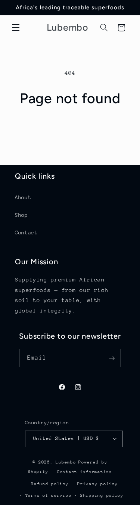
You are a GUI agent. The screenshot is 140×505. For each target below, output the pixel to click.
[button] (15, 27)
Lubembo (66, 462)
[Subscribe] (111, 358)
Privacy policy (97, 483)
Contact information (84, 471)
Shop (21, 215)
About (23, 197)
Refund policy (50, 483)
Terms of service (48, 495)
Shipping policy (102, 495)
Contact (26, 232)
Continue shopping (70, 128)
